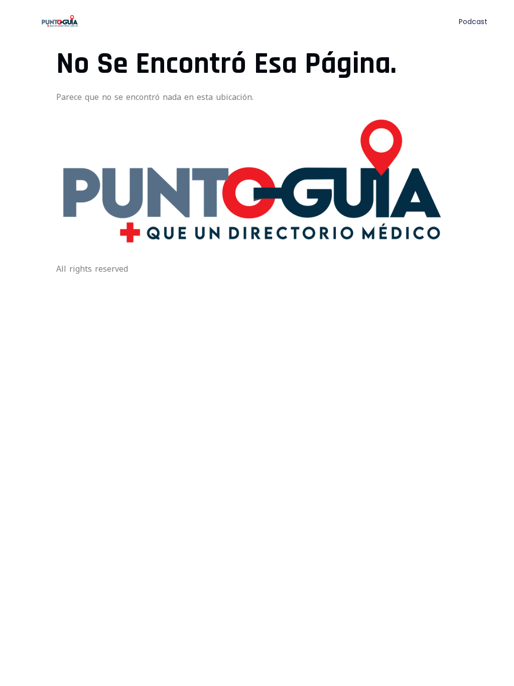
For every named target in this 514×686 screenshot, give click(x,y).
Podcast (473, 22)
